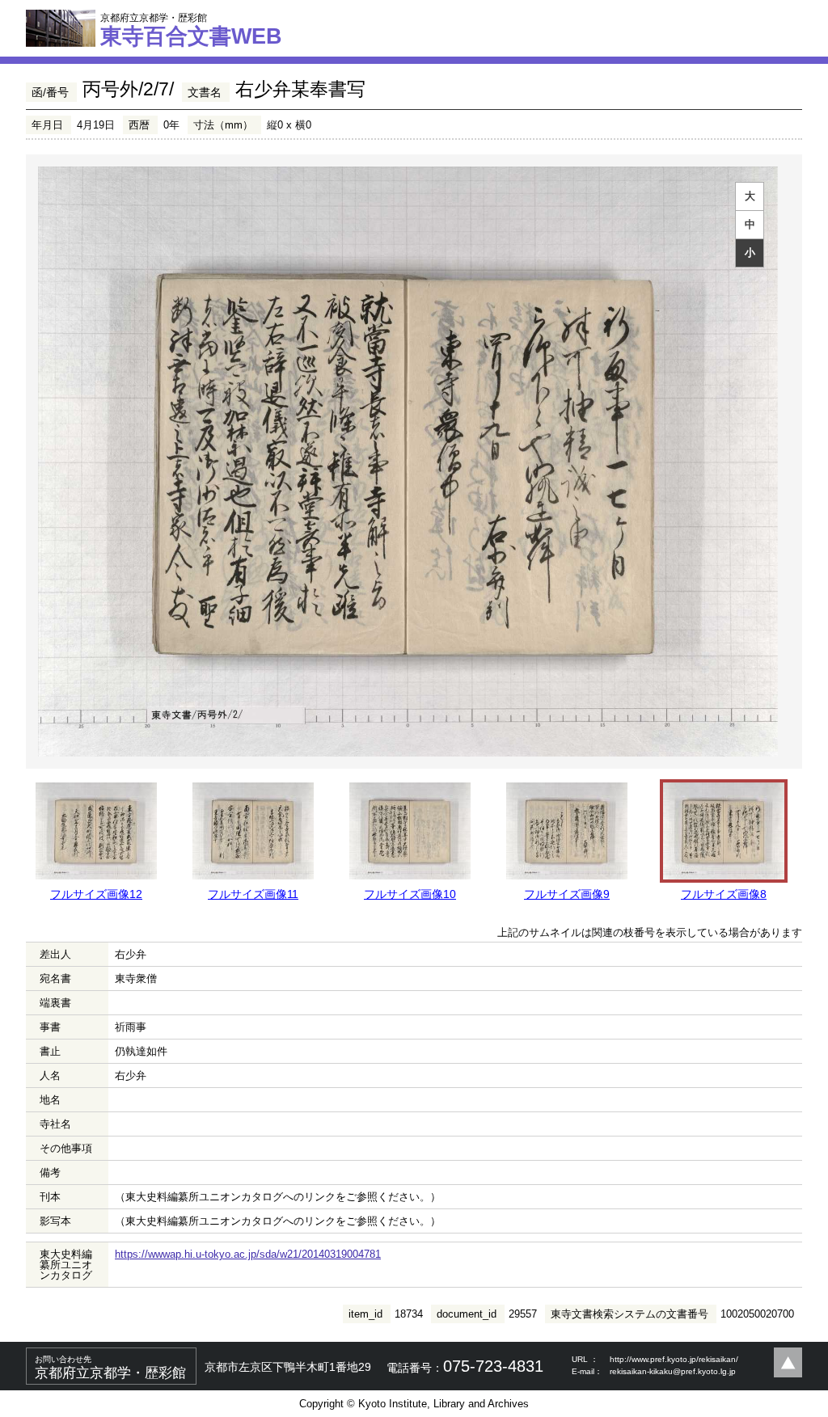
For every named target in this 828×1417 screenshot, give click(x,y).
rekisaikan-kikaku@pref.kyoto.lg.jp (673, 1371)
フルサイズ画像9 (567, 894)
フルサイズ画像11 (253, 894)
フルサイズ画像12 (96, 894)
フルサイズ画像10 (410, 894)
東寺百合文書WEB (191, 30)
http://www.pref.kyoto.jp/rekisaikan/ (674, 1359)
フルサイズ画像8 (724, 894)
